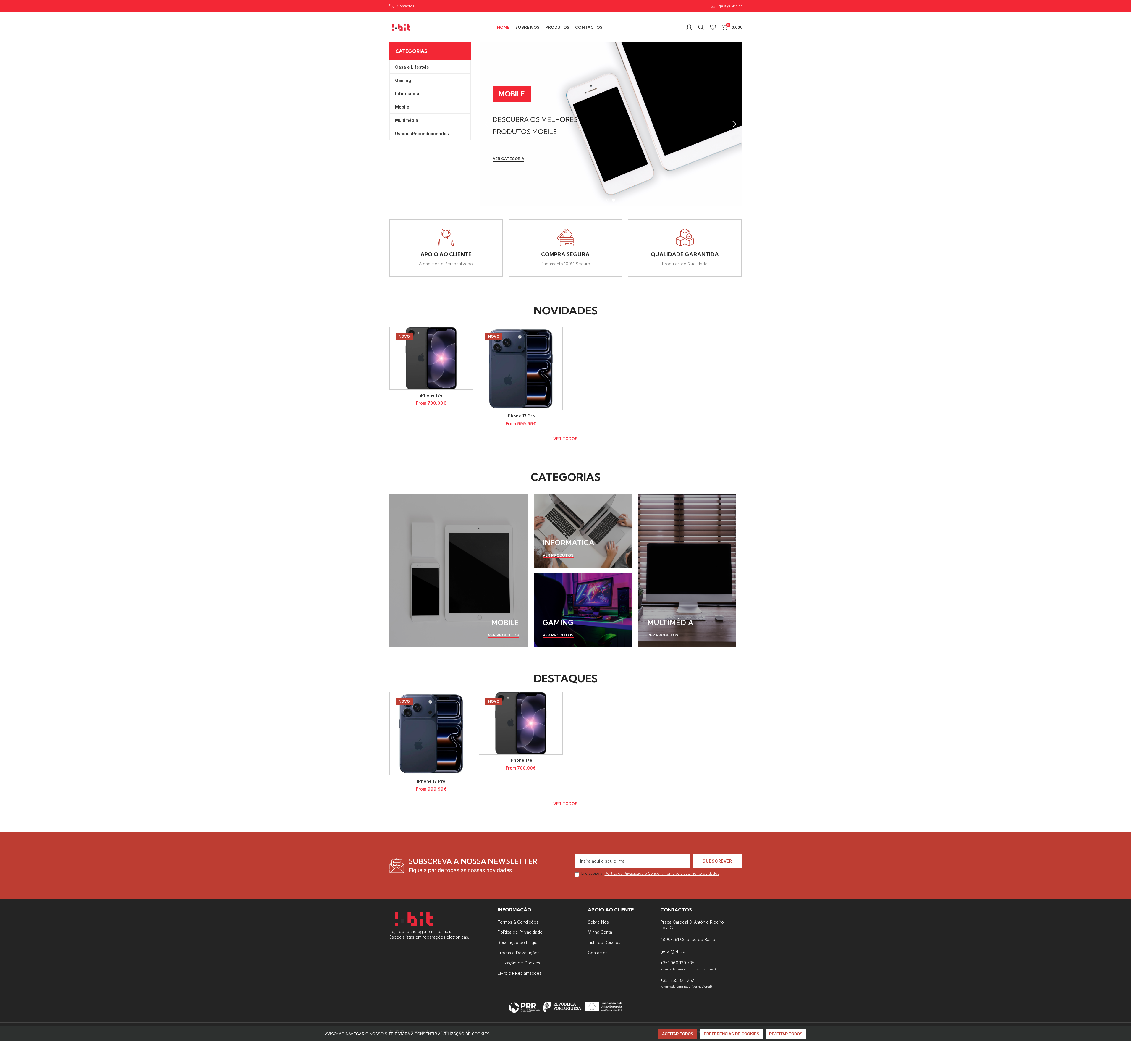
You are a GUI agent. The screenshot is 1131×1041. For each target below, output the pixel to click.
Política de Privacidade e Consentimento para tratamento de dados (662, 873)
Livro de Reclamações (519, 973)
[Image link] (413, 918)
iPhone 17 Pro (521, 415)
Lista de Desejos (604, 942)
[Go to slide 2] (613, 200)
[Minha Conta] (689, 27)
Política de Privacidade (520, 932)
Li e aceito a (650, 874)
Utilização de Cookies (519, 962)
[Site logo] (401, 26)
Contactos (598, 952)
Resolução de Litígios (519, 942)
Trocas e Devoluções (519, 952)
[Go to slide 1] (607, 200)
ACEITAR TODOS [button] (677, 1034)
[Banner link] (458, 570)
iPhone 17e (431, 395)
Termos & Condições (518, 921)
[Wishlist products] (713, 27)
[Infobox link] (446, 248)
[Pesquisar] (701, 27)
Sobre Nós (598, 921)
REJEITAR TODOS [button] (785, 1034)
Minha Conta (600, 932)
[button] (487, 124)
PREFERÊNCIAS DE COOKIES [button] (731, 1034)
